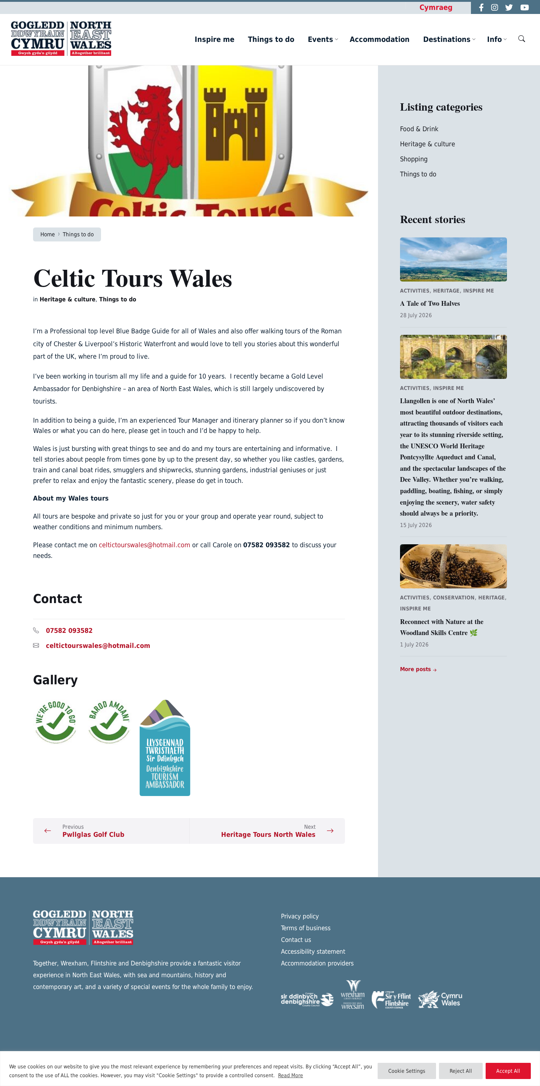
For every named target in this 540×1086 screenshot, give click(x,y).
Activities (414, 291)
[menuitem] (214, 39)
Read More (290, 1075)
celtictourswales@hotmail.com (144, 545)
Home (47, 234)
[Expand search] (521, 38)
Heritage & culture (68, 299)
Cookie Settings (406, 1071)
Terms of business (306, 928)
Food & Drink (419, 129)
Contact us (296, 939)
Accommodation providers (317, 963)
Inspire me (478, 291)
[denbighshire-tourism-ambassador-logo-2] (189, 748)
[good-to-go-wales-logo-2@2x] (82, 722)
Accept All (508, 1071)
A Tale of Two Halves (430, 303)
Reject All (461, 1071)
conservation (454, 598)
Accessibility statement (313, 951)
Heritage (446, 291)
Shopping (414, 159)
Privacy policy (300, 916)
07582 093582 (70, 630)
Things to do (78, 234)
